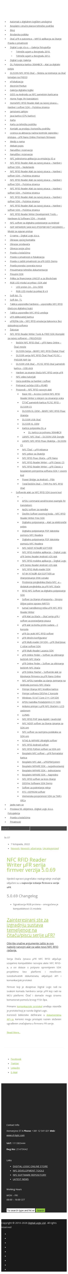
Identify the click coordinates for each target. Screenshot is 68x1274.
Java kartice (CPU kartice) (23, 115)
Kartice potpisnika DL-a (34, 428)
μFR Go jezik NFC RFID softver (38, 633)
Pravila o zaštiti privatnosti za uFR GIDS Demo (33, 261)
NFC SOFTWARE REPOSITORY (29, 1174)
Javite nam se (17, 804)
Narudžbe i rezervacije (21, 150)
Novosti (15, 848)
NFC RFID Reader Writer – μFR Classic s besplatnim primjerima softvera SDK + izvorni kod (43, 471)
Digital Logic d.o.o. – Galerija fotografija (30, 47)
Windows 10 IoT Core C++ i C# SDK (40, 697)
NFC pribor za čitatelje (33, 453)
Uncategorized (51, 848)
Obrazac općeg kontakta (22, 239)
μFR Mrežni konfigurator (34, 637)
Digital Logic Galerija (20, 60)
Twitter (15, 1063)
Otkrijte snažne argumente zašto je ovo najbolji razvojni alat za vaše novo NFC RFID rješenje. (32, 947)
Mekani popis (17, 145)
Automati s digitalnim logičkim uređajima (31, 21)
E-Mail (14, 1072)
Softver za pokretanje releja (36, 787)
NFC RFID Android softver (35, 744)
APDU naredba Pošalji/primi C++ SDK (41, 701)
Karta (12, 120)
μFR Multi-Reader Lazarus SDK (38, 650)
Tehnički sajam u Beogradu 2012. (33, 55)
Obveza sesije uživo (20, 248)
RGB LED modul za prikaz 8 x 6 (32, 291)
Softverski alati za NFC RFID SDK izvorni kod (39, 492)
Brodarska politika (19, 34)
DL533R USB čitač (31, 419)
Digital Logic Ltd (37, 1222)
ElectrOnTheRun (18, 85)
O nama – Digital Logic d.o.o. (25, 235)
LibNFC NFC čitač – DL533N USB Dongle (43, 436)
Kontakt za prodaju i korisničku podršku (30, 128)
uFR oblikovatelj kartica (22, 316)
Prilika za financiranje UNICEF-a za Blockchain (33, 278)
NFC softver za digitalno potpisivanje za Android (34, 222)
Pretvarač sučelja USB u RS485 (32, 385)
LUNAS (25, 714)
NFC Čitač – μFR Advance (35, 449)
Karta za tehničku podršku (23, 124)
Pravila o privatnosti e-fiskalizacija (27, 256)
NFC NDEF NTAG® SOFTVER (37, 547)
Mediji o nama (17, 141)
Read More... (13, 1032)
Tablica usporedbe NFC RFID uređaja (29, 312)
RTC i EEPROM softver (33, 791)
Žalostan (14, 329)
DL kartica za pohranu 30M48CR (44, 432)
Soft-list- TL (16, 295)
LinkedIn (15, 1067)
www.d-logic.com (15, 1135)
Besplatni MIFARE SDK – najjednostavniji (43, 766)
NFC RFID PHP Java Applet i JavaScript (41, 719)
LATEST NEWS (21, 1179)
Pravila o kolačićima (20, 252)
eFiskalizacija (16, 81)
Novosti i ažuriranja (31, 848)
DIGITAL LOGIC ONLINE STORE (30, 1166)
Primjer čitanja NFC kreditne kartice (40, 689)
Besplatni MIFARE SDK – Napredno (40, 774)
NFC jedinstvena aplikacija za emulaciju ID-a (32, 158)
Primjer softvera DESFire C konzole (40, 693)
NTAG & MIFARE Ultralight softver (39, 740)
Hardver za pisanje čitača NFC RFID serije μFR (39, 372)
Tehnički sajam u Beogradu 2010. (33, 51)
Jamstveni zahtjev (19, 111)
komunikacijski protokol (29, 1006)
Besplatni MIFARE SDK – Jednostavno (41, 770)
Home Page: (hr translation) (24, 98)
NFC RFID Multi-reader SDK (36, 569)
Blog (12, 30)
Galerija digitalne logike (22, 90)
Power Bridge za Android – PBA (38, 479)
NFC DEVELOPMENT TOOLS (28, 1170)
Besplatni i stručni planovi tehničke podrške (32, 25)
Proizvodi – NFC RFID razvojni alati (34, 389)
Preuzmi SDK (16, 274)
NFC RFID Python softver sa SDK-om (41, 749)
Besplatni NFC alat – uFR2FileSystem (41, 761)
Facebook (16, 1059)
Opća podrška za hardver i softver (33, 381)
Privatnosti (15, 821)
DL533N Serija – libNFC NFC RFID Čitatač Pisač (40, 351)
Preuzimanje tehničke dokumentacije (29, 269)
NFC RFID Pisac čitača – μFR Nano (40, 458)
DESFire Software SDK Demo (37, 783)
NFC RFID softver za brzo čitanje (39, 779)
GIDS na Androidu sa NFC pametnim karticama (34, 94)
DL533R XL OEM (30, 423)
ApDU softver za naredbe (35, 509)
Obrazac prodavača (20, 244)
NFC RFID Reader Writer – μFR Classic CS (43, 462)
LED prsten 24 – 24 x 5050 (29, 286)
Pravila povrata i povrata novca (26, 265)
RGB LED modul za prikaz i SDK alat (28, 282)
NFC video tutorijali (26, 376)
